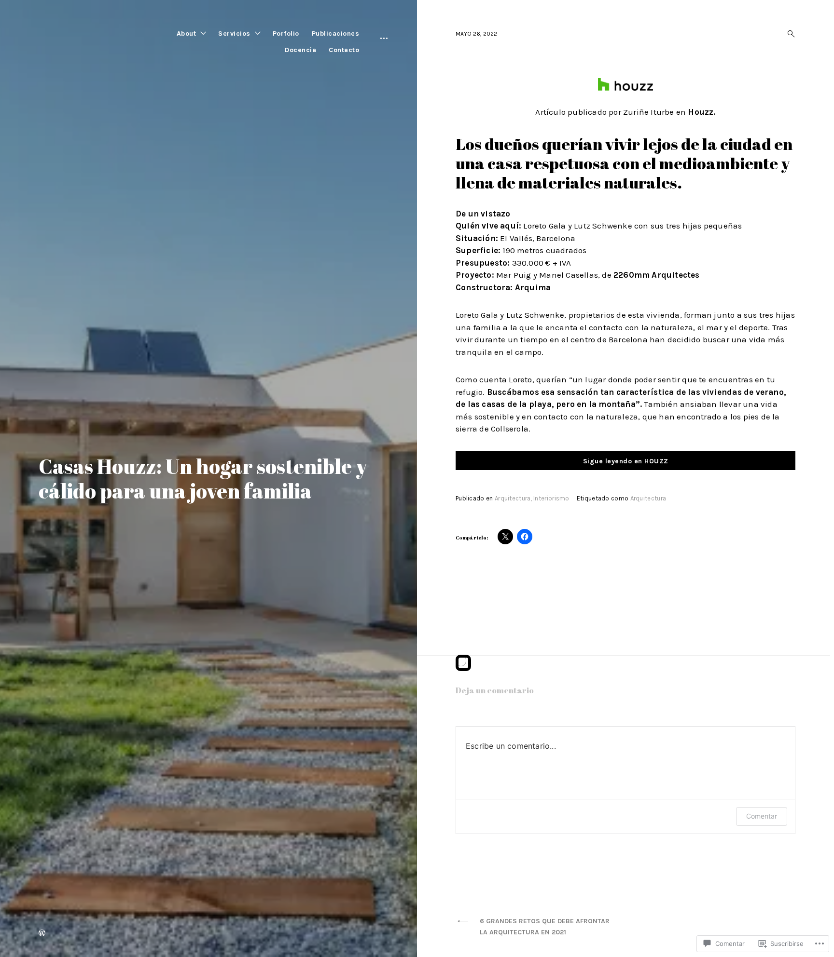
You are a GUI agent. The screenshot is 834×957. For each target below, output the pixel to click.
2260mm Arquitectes (656, 275)
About (186, 33)
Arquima (533, 287)
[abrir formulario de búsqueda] (788, 33)
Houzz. (701, 112)
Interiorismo (551, 498)
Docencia (300, 50)
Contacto (344, 50)
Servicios (234, 33)
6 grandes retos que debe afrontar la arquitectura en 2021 (545, 926)
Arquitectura (513, 498)
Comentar (761, 816)
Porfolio (286, 33)
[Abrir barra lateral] (384, 37)
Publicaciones (336, 33)
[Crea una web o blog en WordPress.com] (42, 933)
